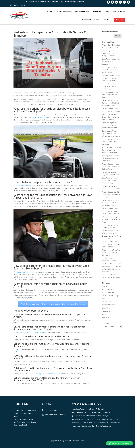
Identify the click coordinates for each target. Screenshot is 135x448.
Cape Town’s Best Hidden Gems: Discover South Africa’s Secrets (111, 69)
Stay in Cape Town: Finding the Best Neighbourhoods (109, 53)
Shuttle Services (108, 292)
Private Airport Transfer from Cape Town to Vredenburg (110, 86)
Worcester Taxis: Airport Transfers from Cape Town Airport (111, 219)
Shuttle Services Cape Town (25, 411)
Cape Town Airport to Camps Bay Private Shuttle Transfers (110, 180)
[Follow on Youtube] (112, 2)
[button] (119, 443)
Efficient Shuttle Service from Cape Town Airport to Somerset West (111, 78)
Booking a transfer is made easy (25, 272)
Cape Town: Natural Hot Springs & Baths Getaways (110, 61)
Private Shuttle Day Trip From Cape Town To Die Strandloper (111, 194)
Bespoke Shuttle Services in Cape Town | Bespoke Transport (111, 269)
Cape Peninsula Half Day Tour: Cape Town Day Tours (111, 94)
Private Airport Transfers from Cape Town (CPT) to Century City (111, 252)
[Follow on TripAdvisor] (128, 2)
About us (105, 318)
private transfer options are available (32, 332)
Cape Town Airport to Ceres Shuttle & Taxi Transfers (110, 141)
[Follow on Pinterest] (124, 2)
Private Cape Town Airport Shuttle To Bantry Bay (88, 409)
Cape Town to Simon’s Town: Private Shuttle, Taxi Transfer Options (111, 203)
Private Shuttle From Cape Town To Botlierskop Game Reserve (111, 244)
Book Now (106, 308)
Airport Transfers (108, 289)
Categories (106, 323)
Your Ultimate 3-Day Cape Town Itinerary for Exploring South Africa (111, 150)
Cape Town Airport (42, 117)
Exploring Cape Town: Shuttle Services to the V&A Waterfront (110, 117)
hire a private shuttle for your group (49, 374)
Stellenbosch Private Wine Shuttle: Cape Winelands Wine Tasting (111, 133)
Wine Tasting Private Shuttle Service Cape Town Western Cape (109, 125)
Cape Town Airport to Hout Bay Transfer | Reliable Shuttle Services (111, 227)
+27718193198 (51, 410)
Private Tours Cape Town (23, 419)
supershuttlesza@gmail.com (54, 414)
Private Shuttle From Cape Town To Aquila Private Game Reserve (110, 211)
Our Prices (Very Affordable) (25, 422)
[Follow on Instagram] (120, 2)
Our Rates (14, 5)
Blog (23, 5)
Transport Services (108, 305)
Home (104, 286)
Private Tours (107, 302)
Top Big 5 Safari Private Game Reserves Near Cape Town (110, 158)
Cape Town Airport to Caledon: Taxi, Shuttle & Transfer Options (110, 102)
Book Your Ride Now (22, 425)
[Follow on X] (116, 2)
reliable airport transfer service (26, 186)
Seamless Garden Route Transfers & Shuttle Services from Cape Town (111, 260)
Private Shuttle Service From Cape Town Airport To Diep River (111, 166)
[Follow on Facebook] (108, 2)
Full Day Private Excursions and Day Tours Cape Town (111, 236)
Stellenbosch (18, 352)
